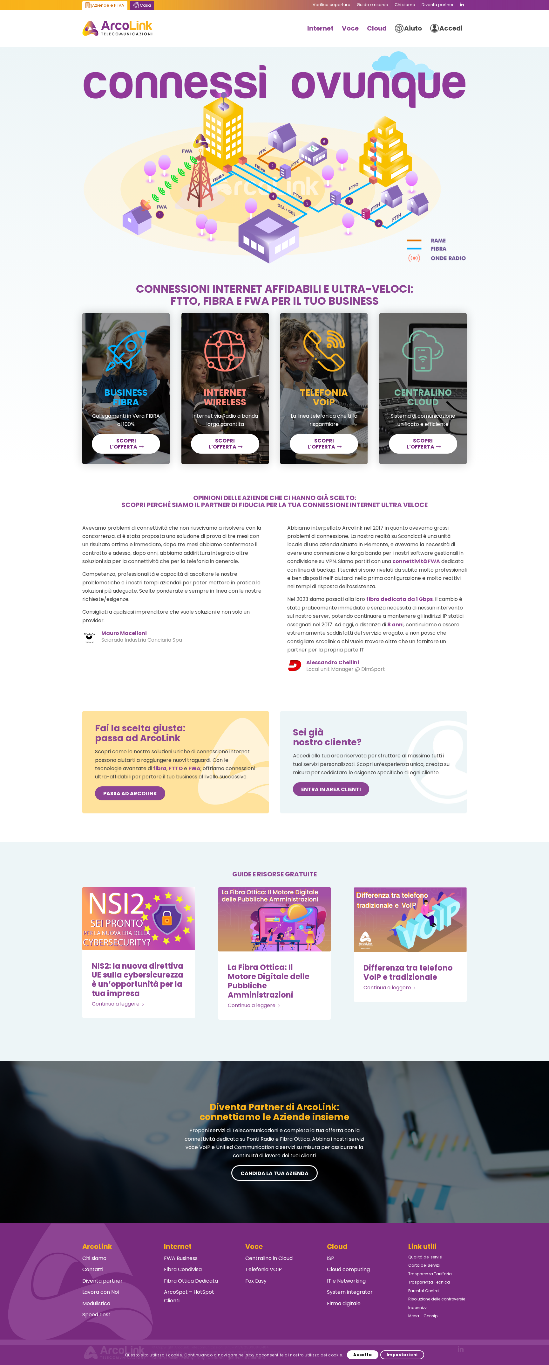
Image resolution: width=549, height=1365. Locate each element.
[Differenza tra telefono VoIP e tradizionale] (410, 919)
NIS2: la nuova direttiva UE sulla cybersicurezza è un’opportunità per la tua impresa (137, 980)
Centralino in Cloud (269, 1258)
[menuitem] (331, 4)
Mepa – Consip (422, 1316)
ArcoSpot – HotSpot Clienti (189, 1296)
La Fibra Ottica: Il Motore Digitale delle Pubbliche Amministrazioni (268, 981)
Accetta (362, 1354)
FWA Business (181, 1258)
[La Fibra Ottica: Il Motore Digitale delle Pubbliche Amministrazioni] (274, 919)
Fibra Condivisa (183, 1269)
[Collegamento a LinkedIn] (462, 5)
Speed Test (96, 1314)
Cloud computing (348, 1269)
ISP (330, 1258)
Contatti (92, 1269)
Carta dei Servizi (424, 1265)
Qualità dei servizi (425, 1257)
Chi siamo (94, 1258)
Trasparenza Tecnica (429, 1282)
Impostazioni (402, 1354)
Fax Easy (256, 1281)
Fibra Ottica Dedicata (191, 1281)
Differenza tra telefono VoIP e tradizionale (408, 972)
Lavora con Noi (100, 1292)
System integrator (350, 1292)
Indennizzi (418, 1307)
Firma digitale (344, 1303)
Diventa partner (102, 1281)
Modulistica (96, 1303)
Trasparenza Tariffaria (430, 1274)
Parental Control (423, 1290)
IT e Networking (346, 1281)
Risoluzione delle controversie (436, 1299)
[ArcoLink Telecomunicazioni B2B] (117, 28)
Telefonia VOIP (263, 1269)
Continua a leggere (115, 1003)
